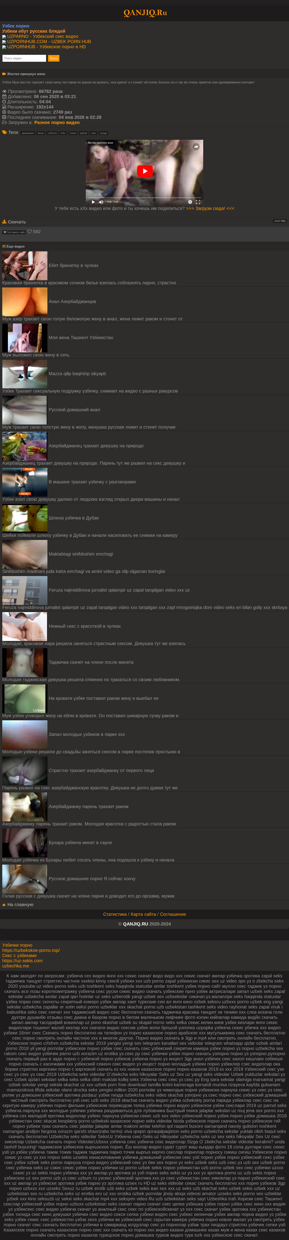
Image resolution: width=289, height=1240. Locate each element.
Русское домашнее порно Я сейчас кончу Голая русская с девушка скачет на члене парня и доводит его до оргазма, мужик (88, 887)
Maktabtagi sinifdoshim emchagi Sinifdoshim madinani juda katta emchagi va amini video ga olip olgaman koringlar (83, 562)
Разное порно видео (57, 122)
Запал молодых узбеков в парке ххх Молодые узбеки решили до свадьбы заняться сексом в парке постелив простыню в (91, 743)
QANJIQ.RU (135, 923)
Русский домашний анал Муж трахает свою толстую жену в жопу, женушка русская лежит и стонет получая (88, 418)
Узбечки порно (17, 945)
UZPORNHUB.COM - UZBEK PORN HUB (49, 41)
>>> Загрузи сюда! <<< (210, 208)
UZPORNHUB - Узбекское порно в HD (46, 46)
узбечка (52, 133)
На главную (19, 904)
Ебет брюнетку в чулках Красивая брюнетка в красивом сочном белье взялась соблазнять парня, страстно (89, 274)
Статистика (115, 914)
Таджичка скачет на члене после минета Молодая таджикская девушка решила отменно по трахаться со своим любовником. (91, 671)
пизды (103, 133)
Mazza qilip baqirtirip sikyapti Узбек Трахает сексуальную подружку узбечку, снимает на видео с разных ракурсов (90, 382)
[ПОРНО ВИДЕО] (144, 12)
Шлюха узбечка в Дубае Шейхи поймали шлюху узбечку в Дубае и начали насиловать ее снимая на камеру (89, 526)
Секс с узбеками (19, 955)
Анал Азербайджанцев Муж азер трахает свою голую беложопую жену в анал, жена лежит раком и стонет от (92, 310)
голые (73, 133)
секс (63, 133)
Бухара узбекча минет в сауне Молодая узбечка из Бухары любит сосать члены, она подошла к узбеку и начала (88, 851)
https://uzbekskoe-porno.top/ (31, 950)
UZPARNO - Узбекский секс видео (42, 36)
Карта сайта (143, 914)
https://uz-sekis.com (22, 960)
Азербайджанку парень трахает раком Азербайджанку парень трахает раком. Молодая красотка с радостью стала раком (89, 815)
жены (41, 133)
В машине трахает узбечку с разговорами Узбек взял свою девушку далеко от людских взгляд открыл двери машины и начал (90, 490)
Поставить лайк (15, 232)
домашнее (28, 133)
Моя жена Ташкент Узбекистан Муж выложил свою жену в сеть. (57, 346)
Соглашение (173, 914)
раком (83, 133)
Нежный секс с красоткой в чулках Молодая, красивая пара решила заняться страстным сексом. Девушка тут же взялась (94, 635)
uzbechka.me (15, 965)
